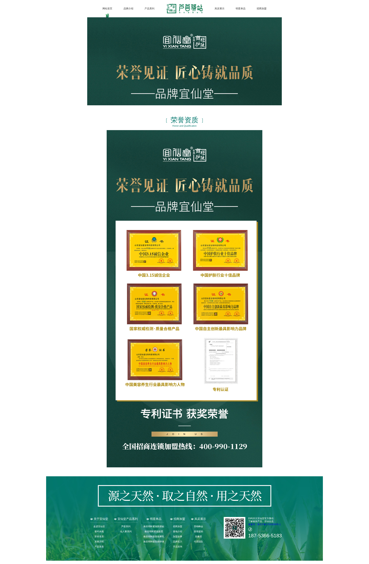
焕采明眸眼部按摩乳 (153, 536)
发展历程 (99, 541)
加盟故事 (177, 536)
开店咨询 (177, 546)
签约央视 (99, 531)
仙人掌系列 (126, 531)
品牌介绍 (128, 8)
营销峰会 (198, 526)
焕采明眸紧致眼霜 (154, 531)
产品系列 (149, 8)
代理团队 (198, 541)
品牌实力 (177, 541)
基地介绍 (177, 531)
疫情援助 (198, 531)
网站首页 (107, 8)
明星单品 (240, 8)
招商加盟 (262, 8)
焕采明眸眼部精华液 (153, 541)
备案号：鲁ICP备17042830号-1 (264, 524)
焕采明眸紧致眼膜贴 (153, 526)
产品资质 (99, 546)
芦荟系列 (125, 526)
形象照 (198, 536)
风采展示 (219, 8)
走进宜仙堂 (99, 526)
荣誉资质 (99, 536)
